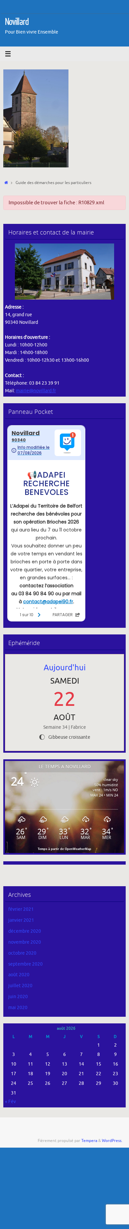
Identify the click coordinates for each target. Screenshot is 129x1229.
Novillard (17, 22)
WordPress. (112, 1140)
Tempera (89, 1140)
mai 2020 (17, 1007)
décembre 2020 (24, 931)
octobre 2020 (22, 953)
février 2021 (21, 909)
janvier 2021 (21, 920)
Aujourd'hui (65, 668)
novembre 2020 (24, 942)
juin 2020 (18, 996)
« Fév (10, 1101)
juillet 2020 (20, 986)
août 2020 (18, 975)
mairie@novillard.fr (36, 391)
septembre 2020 (25, 964)
